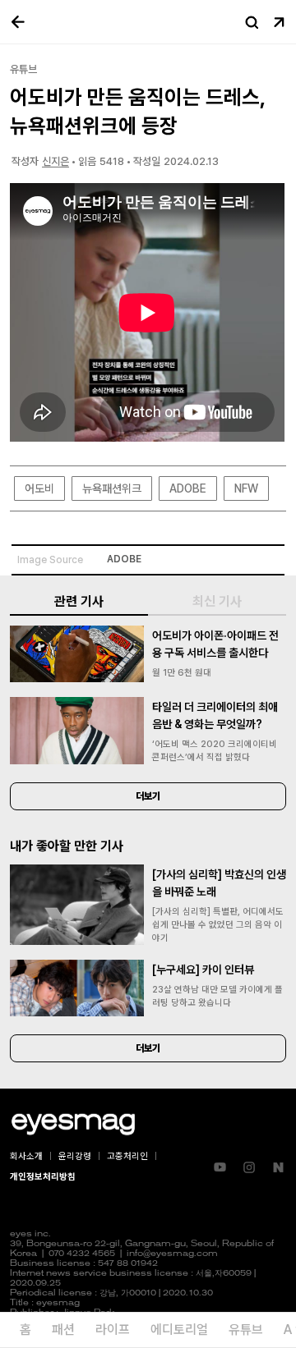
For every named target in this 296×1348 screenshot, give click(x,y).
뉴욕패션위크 (111, 488)
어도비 (39, 488)
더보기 (148, 796)
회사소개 (26, 1156)
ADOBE (187, 488)
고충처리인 (127, 1156)
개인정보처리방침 (43, 1176)
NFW (246, 488)
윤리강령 (74, 1156)
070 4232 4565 (82, 1254)
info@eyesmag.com (172, 1254)
